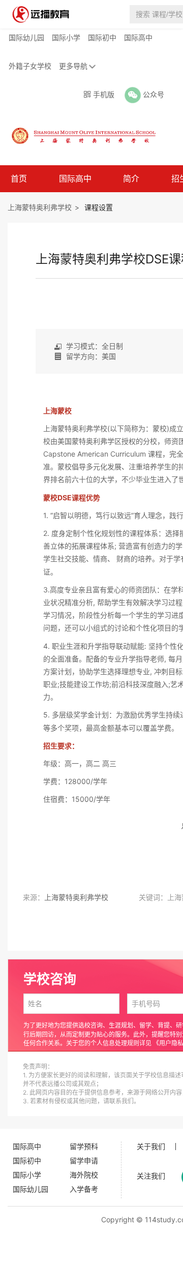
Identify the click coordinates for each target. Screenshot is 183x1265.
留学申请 (84, 1160)
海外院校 (84, 1174)
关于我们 (151, 1146)
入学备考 (84, 1189)
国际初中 (102, 37)
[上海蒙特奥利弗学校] (78, 135)
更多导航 (73, 66)
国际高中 (138, 37)
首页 (19, 178)
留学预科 (84, 1146)
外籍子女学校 (30, 66)
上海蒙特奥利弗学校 (40, 207)
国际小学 (66, 37)
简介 (131, 178)
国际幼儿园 (26, 37)
